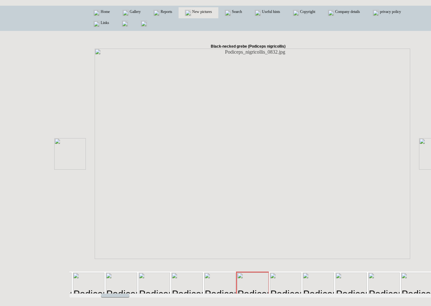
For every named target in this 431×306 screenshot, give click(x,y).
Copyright (307, 11)
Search (236, 11)
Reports (166, 11)
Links (104, 23)
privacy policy (390, 11)
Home (105, 11)
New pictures (201, 11)
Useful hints (270, 11)
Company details (347, 11)
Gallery (135, 11)
